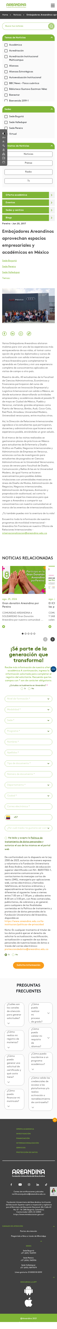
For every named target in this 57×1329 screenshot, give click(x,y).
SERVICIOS (20, 1148)
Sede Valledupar (18, 122)
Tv (28, 181)
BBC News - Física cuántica (24, 83)
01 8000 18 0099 (35, 1272)
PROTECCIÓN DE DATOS (27, 1152)
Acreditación (16, 51)
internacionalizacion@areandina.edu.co (24, 533)
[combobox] (7, 699)
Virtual (13, 134)
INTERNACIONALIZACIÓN (27, 1143)
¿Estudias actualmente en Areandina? (28, 686)
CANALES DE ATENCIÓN (12, 1226)
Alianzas (13, 66)
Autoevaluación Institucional (25, 77)
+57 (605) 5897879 (28, 1268)
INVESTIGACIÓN (23, 1134)
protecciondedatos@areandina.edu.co (26, 949)
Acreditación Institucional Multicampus (23, 58)
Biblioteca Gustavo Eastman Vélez (28, 89)
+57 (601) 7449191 (28, 1253)
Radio (28, 172)
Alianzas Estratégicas (21, 72)
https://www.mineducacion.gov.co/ (28, 1214)
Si (25, 689)
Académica (15, 45)
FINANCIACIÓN (23, 1138)
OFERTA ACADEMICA (25, 1129)
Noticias (17, 15)
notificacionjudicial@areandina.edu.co (28, 1194)
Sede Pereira (16, 128)
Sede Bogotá (16, 116)
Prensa (28, 163)
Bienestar (14, 95)
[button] (3, 133)
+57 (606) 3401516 (28, 1260)
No (33, 689)
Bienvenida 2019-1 (18, 101)
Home (5, 15)
